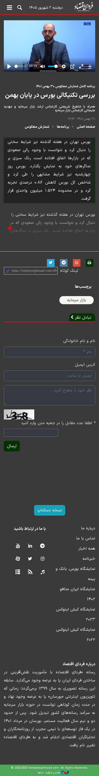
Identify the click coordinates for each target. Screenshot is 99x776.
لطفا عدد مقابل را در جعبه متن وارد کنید (58, 423)
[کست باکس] (42, 572)
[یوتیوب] (17, 546)
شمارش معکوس (37, 127)
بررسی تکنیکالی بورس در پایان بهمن (50, 95)
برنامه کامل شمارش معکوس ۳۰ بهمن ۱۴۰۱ (65, 86)
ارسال (11, 446)
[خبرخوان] (30, 572)
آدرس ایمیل (85, 365)
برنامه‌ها (63, 127)
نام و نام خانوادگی (79, 341)
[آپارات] (17, 559)
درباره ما (88, 528)
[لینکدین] (30, 546)
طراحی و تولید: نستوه (49, 772)
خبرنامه (88, 559)
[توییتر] (30, 559)
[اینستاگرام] (42, 559)
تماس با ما (85, 538)
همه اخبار (86, 549)
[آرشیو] (17, 572)
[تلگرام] (42, 546)
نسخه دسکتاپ (49, 510)
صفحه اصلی (86, 127)
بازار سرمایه (76, 300)
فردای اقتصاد (49, 7)
